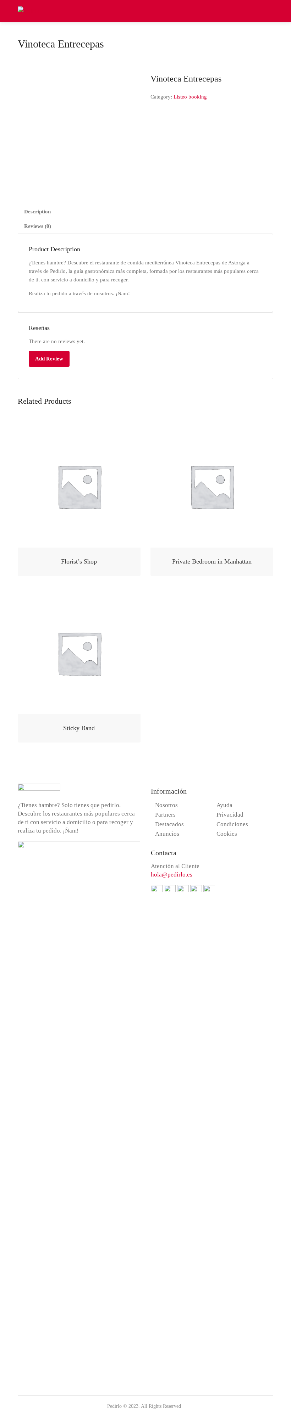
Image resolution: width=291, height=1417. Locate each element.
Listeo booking (190, 97)
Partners (165, 814)
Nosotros (166, 805)
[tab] (145, 212)
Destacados (169, 824)
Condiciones (232, 824)
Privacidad (229, 814)
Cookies (226, 833)
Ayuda (224, 805)
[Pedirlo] (28, 10)
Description (37, 211)
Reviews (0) (37, 226)
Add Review (49, 359)
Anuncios (167, 833)
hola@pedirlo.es (171, 874)
